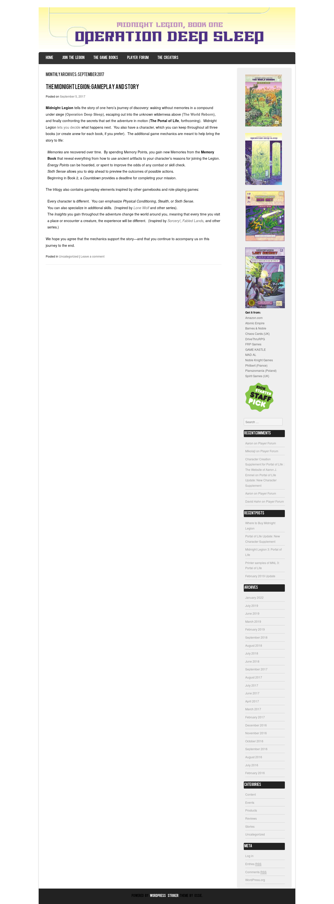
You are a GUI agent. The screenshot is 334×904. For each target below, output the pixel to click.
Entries (253, 864)
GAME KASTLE (255, 349)
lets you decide (68, 127)
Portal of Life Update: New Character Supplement (261, 480)
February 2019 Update (260, 576)
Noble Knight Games (259, 360)
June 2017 (252, 693)
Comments (256, 872)
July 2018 (251, 653)
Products (251, 810)
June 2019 (252, 613)
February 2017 (255, 717)
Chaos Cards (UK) (257, 333)
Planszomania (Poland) (261, 370)
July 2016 (251, 765)
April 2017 (252, 701)
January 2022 (254, 597)
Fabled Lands (192, 220)
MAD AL (250, 354)
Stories (250, 826)
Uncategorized (68, 256)
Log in (249, 856)
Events (249, 802)
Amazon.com (254, 318)
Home (49, 58)
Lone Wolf (141, 207)
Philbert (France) (256, 365)
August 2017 (253, 677)
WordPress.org (255, 880)
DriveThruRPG (255, 339)
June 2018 (252, 661)
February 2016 (255, 773)
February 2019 (255, 629)
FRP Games (253, 344)
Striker (173, 896)
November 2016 (256, 733)
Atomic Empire (255, 323)
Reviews (251, 818)
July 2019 (251, 605)
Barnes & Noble (255, 328)
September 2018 (256, 637)
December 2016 (256, 725)
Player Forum (138, 58)
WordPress (158, 896)
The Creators (167, 58)
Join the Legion (73, 58)
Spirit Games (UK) (257, 376)
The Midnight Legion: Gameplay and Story (92, 87)
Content (250, 794)
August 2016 (253, 757)
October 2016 (254, 741)
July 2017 (251, 685)
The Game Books (105, 58)
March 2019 (253, 621)
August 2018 (253, 645)
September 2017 (256, 669)
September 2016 (256, 749)
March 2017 (253, 709)
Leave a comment (92, 256)
